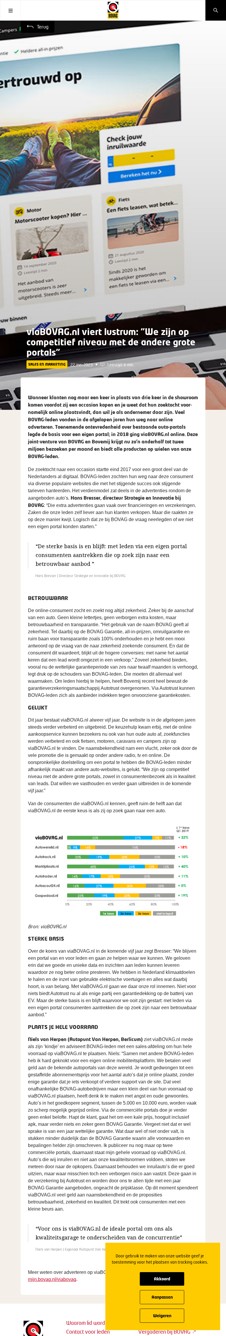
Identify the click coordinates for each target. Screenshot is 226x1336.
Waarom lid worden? (89, 1323)
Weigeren (162, 1315)
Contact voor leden (88, 1331)
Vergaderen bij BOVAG (164, 1331)
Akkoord (162, 1278)
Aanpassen (162, 1296)
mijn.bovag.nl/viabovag (52, 1279)
